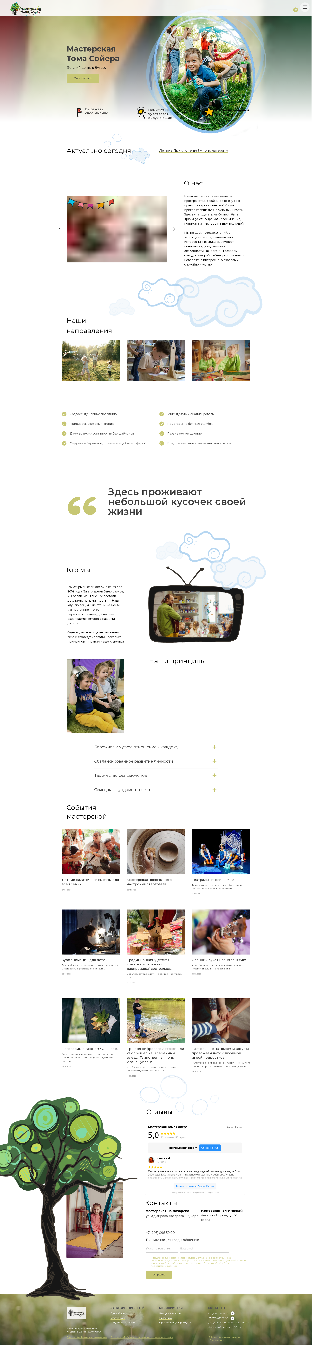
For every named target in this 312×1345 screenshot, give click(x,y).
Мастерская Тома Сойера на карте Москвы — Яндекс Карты (195, 1193)
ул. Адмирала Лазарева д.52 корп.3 (228, 1322)
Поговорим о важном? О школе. (90, 1049)
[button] (83, 78)
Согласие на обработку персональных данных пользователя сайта (141, 1337)
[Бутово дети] (295, 9)
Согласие (202, 1257)
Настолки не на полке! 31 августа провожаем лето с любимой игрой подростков (220, 1053)
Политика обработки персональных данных (87, 1337)
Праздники (165, 1318)
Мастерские (117, 1318)
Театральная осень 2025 (213, 880)
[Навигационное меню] (305, 7)
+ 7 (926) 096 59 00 (218, 1313)
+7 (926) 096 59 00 (160, 1233)
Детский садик (119, 1313)
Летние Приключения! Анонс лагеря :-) (193, 150)
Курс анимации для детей (85, 960)
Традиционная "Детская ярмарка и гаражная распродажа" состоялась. (149, 964)
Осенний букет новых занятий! (219, 960)
